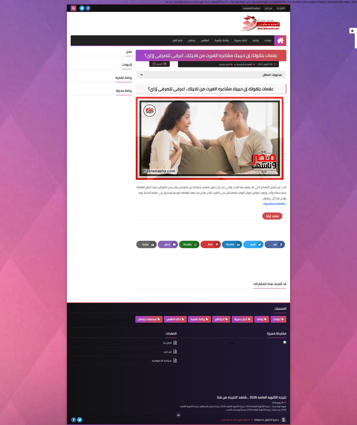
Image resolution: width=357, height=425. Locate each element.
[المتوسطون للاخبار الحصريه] (259, 24)
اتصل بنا (280, 8)
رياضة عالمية (222, 40)
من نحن (268, 8)
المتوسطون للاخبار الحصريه (235, 420)
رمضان (191, 40)
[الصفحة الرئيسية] (280, 40)
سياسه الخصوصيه (251, 8)
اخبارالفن (219, 319)
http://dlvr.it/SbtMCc (274, 204)
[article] (175, 265)
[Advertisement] (114, 21)
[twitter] (82, 8)
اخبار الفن (178, 40)
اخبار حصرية (240, 40)
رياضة (256, 40)
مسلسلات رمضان (147, 319)
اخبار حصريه (224, 64)
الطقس (205, 40)
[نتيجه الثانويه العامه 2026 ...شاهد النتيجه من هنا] (233, 367)
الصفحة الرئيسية (244, 64)
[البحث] (73, 8)
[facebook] (88, 8)
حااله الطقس (174, 319)
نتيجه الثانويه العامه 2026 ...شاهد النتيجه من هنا (251, 397)
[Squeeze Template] (283, 420)
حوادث (267, 40)
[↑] (178, 415)
